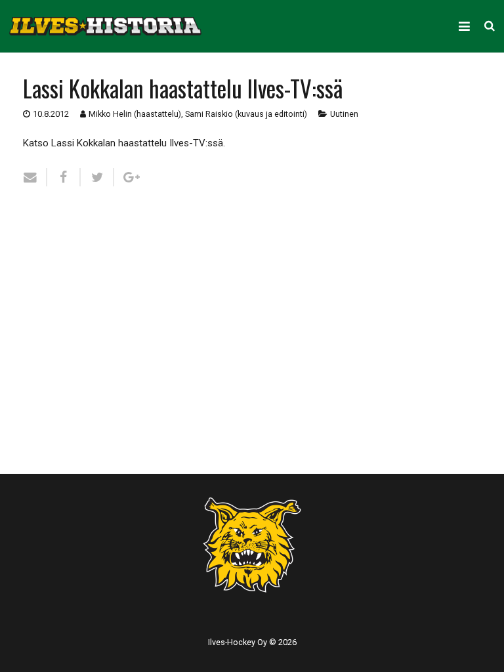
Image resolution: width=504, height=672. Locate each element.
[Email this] (35, 177)
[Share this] (64, 177)
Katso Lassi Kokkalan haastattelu (96, 143)
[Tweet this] (97, 177)
